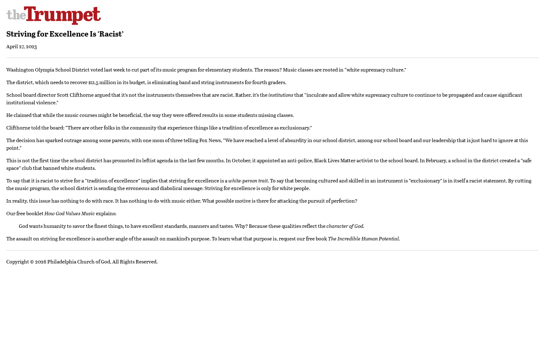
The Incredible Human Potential (363, 238)
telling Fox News (202, 140)
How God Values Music (69, 213)
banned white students (69, 167)
